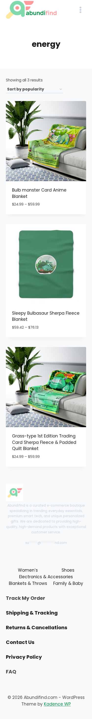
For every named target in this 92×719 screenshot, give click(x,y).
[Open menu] (80, 10)
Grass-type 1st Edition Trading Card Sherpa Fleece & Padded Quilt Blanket (44, 442)
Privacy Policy (24, 657)
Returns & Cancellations (36, 627)
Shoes (68, 570)
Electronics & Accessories (46, 577)
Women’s (28, 570)
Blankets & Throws (28, 583)
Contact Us (20, 642)
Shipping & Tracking (32, 612)
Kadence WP (57, 704)
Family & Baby (68, 583)
